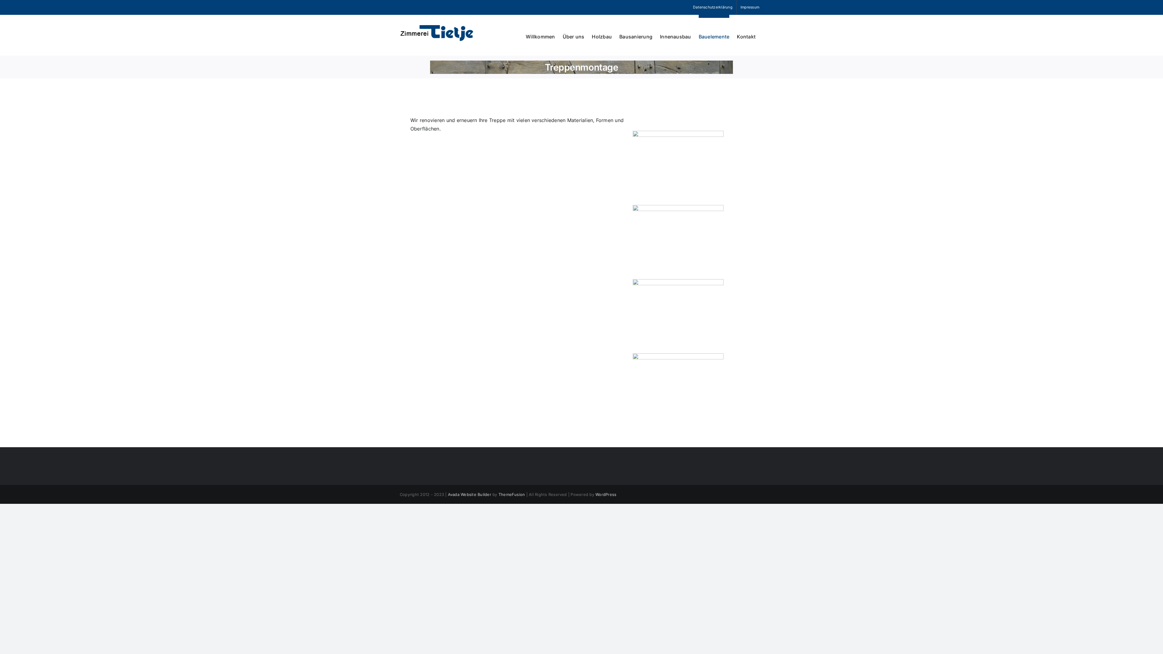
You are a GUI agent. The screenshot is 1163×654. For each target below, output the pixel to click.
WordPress (605, 494)
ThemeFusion (512, 494)
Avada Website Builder (469, 494)
